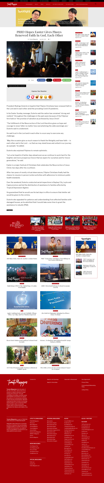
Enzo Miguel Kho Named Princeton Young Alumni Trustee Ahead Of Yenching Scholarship (37, 228)
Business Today (79, 32)
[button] (95, 4)
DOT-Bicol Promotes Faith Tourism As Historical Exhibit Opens (82, 113)
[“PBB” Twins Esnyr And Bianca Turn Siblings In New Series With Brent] (93, 43)
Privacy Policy (85, 382)
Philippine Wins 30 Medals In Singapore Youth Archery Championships (90, 228)
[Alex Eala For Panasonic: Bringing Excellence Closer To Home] (93, 83)
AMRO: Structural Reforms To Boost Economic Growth (80, 63)
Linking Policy (85, 389)
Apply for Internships (52, 382)
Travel (77, 110)
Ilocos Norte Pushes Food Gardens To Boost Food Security (82, 94)
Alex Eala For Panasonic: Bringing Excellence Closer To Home (82, 84)
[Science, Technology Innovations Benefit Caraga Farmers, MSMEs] (93, 102)
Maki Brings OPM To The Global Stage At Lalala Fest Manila (82, 54)
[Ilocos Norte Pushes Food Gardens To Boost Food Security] (93, 92)
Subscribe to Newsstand (70, 379)
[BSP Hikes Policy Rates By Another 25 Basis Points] (93, 34)
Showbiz (77, 50)
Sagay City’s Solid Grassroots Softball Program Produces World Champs (55, 228)
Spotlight (78, 81)
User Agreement (86, 379)
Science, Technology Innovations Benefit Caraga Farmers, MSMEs (82, 103)
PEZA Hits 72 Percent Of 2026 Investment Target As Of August (82, 123)
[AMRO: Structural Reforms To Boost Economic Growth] (93, 62)
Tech (77, 70)
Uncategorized (9, 210)
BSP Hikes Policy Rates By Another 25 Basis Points (82, 35)
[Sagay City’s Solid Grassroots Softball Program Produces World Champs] (55, 220)
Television (78, 41)
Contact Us (33, 379)
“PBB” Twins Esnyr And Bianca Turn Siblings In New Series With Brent (82, 44)
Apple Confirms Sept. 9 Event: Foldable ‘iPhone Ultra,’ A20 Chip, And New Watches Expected (81, 74)
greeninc (78, 90)
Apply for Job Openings (53, 379)
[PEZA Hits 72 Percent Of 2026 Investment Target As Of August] (93, 121)
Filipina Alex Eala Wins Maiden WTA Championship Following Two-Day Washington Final (72, 228)
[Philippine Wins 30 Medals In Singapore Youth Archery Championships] (89, 220)
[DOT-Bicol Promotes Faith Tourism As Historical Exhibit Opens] (93, 112)
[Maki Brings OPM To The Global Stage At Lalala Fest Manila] (93, 52)
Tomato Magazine (33, 39)
